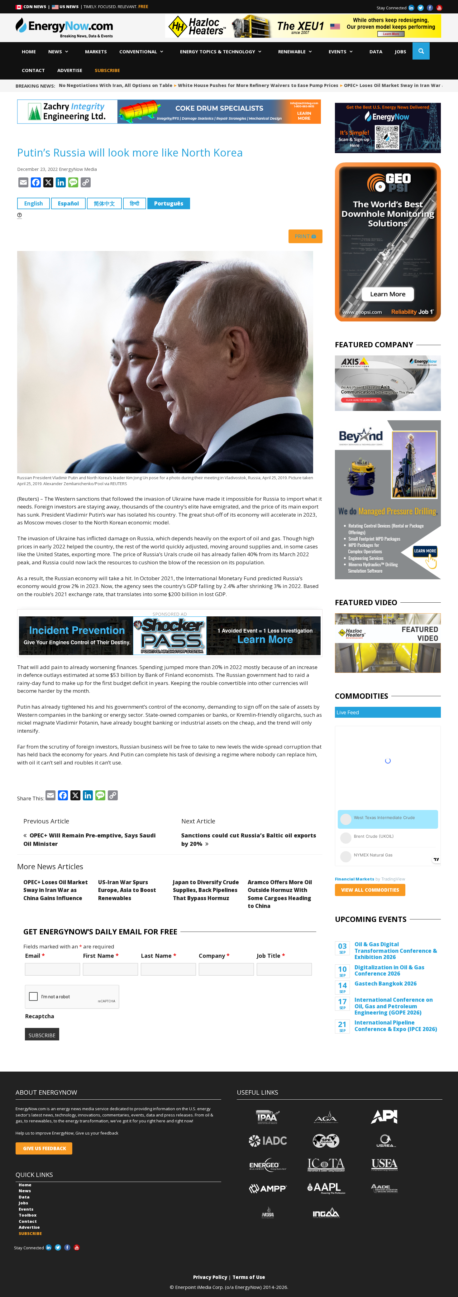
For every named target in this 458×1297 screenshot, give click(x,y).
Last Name (158, 955)
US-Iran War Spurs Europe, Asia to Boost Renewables (127, 890)
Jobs (400, 51)
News (55, 51)
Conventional (138, 51)
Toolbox (27, 1215)
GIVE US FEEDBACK (44, 1148)
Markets (96, 51)
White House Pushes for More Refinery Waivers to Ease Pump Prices (249, 85)
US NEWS (69, 6)
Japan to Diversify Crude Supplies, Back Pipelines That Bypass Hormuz (206, 890)
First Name (101, 955)
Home (29, 51)
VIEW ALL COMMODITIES (370, 890)
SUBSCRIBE (107, 70)
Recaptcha (39, 1016)
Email (35, 955)
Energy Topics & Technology (217, 51)
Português (168, 203)
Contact (33, 70)
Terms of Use (248, 1277)
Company (214, 955)
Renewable (292, 51)
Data (376, 51)
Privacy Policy (210, 1277)
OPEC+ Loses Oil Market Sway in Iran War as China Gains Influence (55, 890)
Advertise (69, 70)
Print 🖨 (305, 236)
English (33, 203)
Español (68, 203)
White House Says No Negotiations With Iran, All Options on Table (85, 85)
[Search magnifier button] (421, 51)
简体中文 (104, 203)
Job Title (271, 955)
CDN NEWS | (37, 6)
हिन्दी (134, 203)
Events (337, 51)
